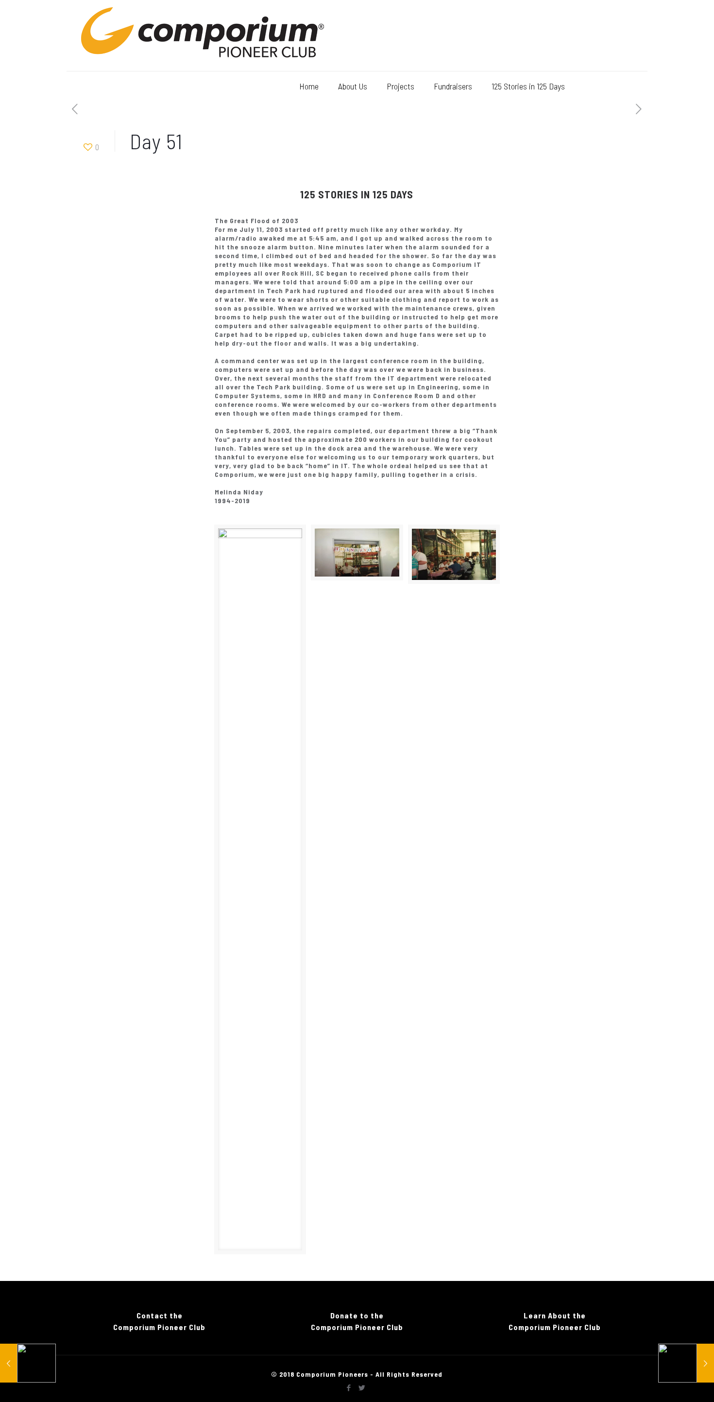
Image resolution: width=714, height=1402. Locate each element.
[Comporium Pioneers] (202, 35)
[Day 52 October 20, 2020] (686, 1363)
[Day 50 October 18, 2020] (28, 1363)
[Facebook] (349, 1387)
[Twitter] (362, 1387)
